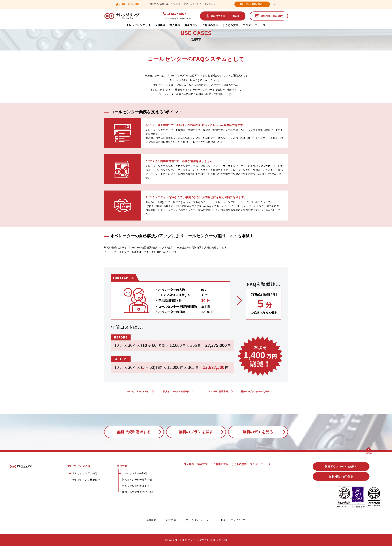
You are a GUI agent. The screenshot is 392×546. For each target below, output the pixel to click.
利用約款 (171, 520)
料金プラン (191, 25)
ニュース (260, 25)
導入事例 (175, 25)
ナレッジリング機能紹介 (86, 479)
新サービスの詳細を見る (251, 4)
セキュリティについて (233, 520)
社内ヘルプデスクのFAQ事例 (138, 492)
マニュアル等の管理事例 (135, 486)
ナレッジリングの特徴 (84, 473)
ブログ (247, 25)
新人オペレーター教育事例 (137, 479)
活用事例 (160, 25)
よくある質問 (230, 25)
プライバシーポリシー (198, 520)
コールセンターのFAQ (134, 473)
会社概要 (151, 520)
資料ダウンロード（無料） (225, 16)
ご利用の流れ (210, 25)
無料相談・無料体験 (272, 16)
